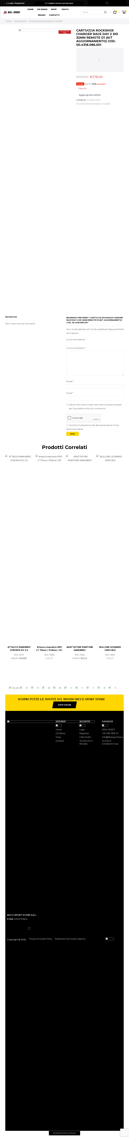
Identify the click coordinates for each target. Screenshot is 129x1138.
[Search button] (105, 12)
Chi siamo (42, 9)
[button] (6, 688)
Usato (65, 9)
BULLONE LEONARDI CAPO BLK (110, 648)
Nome (70, 381)
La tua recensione (76, 348)
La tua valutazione (75, 339)
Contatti (54, 15)
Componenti (20, 21)
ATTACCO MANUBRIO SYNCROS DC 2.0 (19, 648)
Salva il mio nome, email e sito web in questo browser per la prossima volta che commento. (95, 407)
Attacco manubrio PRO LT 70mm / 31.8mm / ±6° (49, 648)
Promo (41, 15)
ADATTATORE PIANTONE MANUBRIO (80, 648)
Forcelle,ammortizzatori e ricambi (45, 21)
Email (69, 393)
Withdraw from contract (64, 1133)
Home (30, 9)
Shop (54, 9)
